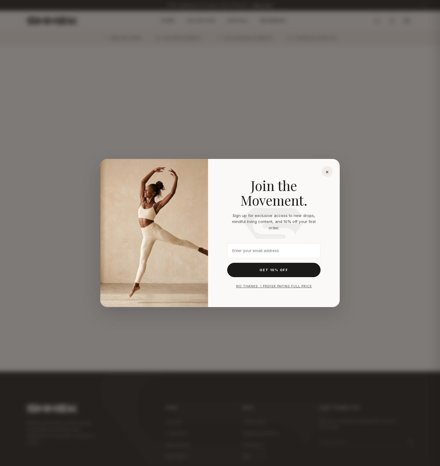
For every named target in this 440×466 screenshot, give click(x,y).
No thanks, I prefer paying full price (274, 286)
